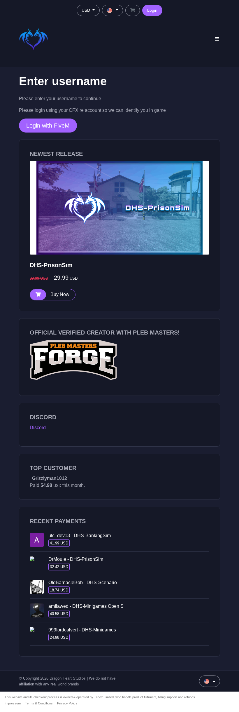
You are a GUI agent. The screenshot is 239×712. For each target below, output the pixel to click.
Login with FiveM (48, 125)
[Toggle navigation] (217, 39)
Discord (38, 427)
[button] (52, 294)
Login (152, 10)
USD (86, 10)
